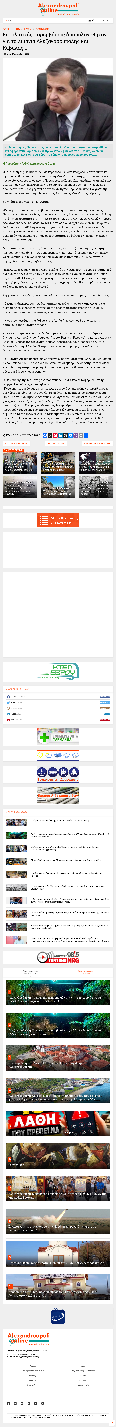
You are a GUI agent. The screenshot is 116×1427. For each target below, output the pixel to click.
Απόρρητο (83, 1380)
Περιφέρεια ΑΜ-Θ (23, 29)
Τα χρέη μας (16, 1165)
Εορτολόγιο (33, 1376)
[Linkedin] (22, 1403)
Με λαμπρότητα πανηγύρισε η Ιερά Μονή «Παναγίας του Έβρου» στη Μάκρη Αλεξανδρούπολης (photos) (19, 465)
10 (10, 1286)
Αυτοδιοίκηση (42, 29)
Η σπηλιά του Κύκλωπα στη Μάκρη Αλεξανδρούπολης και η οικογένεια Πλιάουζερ (57, 491)
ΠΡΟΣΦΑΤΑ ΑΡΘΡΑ (17, 812)
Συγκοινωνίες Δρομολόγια (83, 1371)
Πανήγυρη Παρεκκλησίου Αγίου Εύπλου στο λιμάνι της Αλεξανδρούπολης (56, 1263)
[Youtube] (42, 1403)
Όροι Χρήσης (32, 1385)
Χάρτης (83, 1376)
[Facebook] (8, 1403)
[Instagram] (29, 1403)
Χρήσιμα (32, 1380)
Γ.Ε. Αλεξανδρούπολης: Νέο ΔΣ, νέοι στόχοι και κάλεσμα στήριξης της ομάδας (57, 467)
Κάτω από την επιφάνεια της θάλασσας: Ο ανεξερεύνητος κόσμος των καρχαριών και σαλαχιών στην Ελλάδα (96, 465)
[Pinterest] (35, 1403)
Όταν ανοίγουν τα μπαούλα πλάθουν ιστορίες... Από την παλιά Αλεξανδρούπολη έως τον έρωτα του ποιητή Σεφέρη (95, 488)
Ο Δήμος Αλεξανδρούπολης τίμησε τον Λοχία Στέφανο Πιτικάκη (60, 820)
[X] (15, 1403)
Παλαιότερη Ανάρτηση (97, 443)
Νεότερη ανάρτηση (16, 443)
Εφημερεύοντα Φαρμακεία (33, 1371)
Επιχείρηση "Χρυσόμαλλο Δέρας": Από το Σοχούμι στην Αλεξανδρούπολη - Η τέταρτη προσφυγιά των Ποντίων (20, 488)
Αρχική (6, 29)
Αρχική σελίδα (56, 443)
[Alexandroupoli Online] (58, 14)
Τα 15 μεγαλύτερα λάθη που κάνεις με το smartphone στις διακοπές (52, 1132)
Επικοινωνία (83, 1385)
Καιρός (83, 1366)
